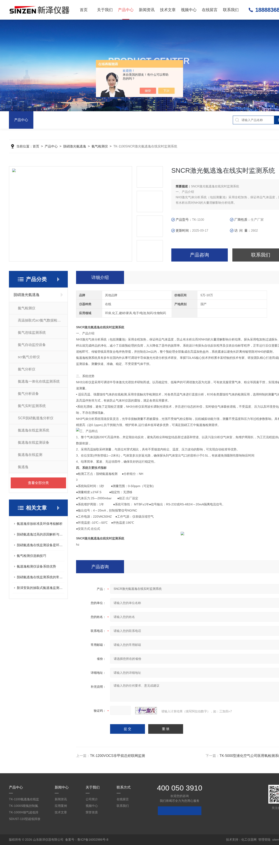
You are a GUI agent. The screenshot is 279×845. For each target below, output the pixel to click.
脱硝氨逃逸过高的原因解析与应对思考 (40, 534)
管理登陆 (264, 839)
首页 (84, 10)
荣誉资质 (92, 812)
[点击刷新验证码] (146, 710)
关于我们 (105, 10)
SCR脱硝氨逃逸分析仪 (35, 418)
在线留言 (210, 10)
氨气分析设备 (28, 393)
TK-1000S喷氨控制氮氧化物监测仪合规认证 (24, 806)
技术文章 (168, 10)
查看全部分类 (38, 483)
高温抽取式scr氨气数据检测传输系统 (43, 320)
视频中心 (189, 10)
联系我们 (231, 10)
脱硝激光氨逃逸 (74, 146)
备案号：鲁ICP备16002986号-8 (86, 839)
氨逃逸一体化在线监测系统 (39, 381)
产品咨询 (199, 255)
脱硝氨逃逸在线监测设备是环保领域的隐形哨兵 (40, 545)
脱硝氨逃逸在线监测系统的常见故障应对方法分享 (40, 577)
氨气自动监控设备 (32, 345)
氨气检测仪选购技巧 (31, 556)
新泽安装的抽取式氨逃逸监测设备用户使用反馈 (40, 588)
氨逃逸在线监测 (30, 455)
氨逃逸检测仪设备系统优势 (36, 566)
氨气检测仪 (100, 146)
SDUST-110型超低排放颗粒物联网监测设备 (24, 819)
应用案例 (61, 805)
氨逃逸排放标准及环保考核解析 (40, 523)
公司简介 (92, 799)
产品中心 (126, 10)
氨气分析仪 (26, 369)
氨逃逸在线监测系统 (33, 430)
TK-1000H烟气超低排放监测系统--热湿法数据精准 (24, 813)
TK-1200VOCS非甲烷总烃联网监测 (117, 756)
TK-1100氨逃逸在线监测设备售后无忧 (24, 799)
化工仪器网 (249, 839)
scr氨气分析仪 (29, 357)
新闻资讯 (147, 10)
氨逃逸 (23, 467)
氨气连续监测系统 (32, 332)
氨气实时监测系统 (32, 406)
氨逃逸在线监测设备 (33, 442)
